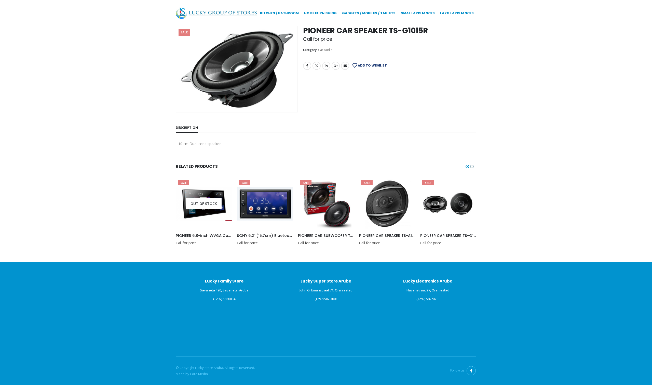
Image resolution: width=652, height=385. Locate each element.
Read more (223, 186)
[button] (177, 69)
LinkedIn (326, 66)
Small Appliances (418, 13)
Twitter (317, 66)
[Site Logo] (216, 13)
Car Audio (325, 50)
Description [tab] (187, 127)
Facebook (307, 66)
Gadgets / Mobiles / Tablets (369, 13)
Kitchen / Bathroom (279, 13)
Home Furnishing (320, 13)
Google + (336, 66)
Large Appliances (457, 13)
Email (345, 66)
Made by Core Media (192, 373)
